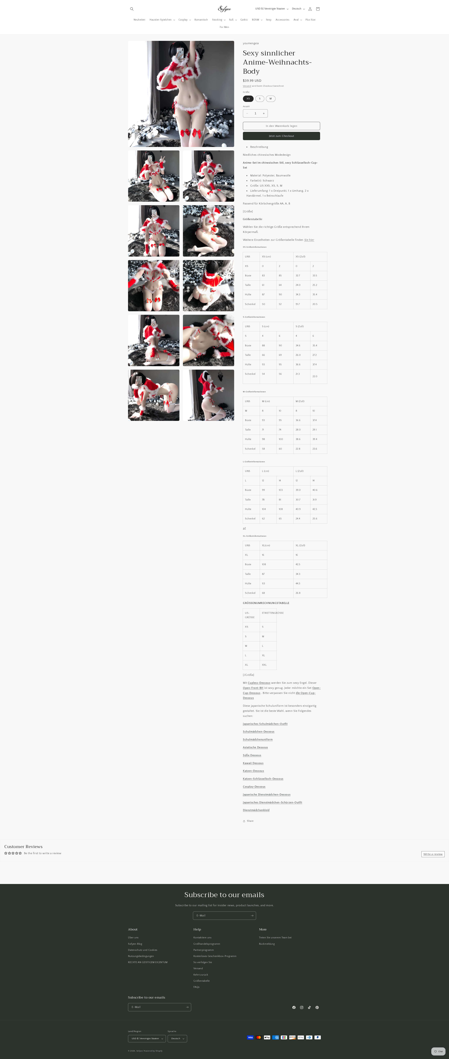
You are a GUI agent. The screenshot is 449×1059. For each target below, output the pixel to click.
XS (248, 98)
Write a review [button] (433, 854)
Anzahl (246, 106)
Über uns (133, 937)
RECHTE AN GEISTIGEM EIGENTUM (148, 962)
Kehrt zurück (200, 974)
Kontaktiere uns (202, 937)
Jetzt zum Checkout (281, 136)
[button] (132, 9)
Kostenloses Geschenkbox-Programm (214, 956)
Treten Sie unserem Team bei (275, 937)
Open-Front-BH (253, 688)
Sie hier (309, 239)
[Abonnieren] (252, 916)
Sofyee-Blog (135, 944)
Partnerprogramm (203, 950)
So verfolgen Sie (202, 962)
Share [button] (250, 821)
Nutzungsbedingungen (141, 956)
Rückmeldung (267, 944)
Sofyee (139, 1051)
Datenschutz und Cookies (142, 950)
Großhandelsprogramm (206, 944)
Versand (247, 86)
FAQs (196, 987)
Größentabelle (201, 981)
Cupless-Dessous (259, 682)
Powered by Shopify (153, 1051)
